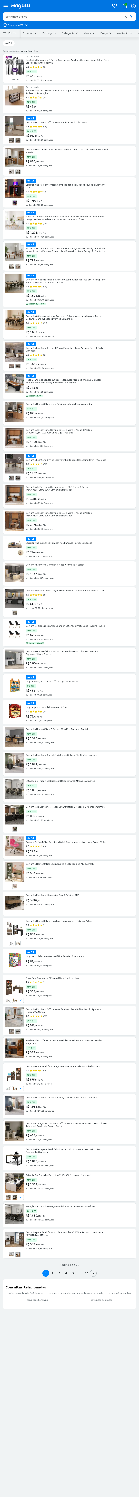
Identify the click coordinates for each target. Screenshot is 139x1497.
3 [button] (59, 1273)
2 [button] (52, 1273)
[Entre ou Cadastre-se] (133, 6)
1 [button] (45, 1273)
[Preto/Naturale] (18, 140)
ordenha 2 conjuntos (120, 1293)
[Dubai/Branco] (8, 1197)
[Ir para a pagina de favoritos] (114, 5)
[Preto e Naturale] (18, 366)
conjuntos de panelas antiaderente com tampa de (75, 1293)
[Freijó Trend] (18, 1254)
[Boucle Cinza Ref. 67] (11, 266)
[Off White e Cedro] (14, 612)
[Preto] (18, 171)
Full (10, 43)
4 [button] (66, 1273)
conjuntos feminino (37, 1300)
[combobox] (69, 16)
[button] (125, 17)
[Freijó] (14, 1000)
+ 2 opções (14, 79)
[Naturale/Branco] (14, 886)
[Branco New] (11, 1254)
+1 (21, 1000)
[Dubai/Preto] (14, 1197)
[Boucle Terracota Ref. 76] (18, 266)
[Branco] (11, 140)
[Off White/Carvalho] (18, 943)
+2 (21, 1197)
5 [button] (73, 1273)
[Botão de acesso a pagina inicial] (59, 6)
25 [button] (86, 1273)
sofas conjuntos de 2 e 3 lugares (25, 1293)
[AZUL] (14, 202)
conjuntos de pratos (101, 1300)
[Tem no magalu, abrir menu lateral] (6, 5)
